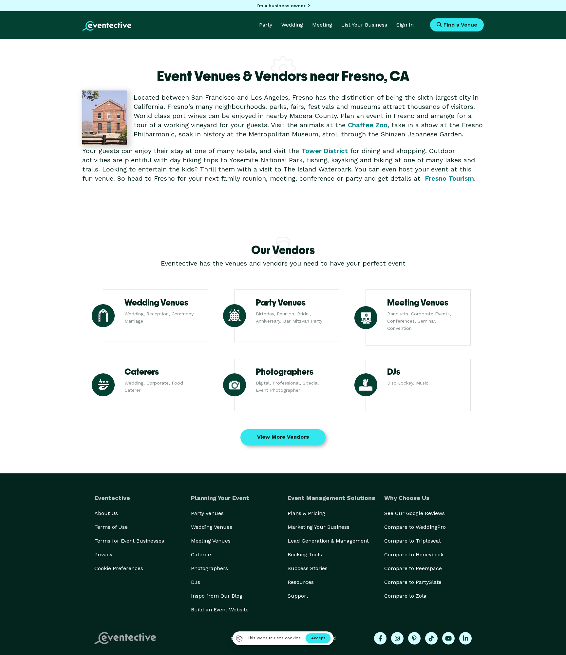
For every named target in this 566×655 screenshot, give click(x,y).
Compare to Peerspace (413, 568)
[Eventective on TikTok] (431, 638)
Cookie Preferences (118, 568)
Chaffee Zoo (367, 125)
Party (265, 25)
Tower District (324, 151)
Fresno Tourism (449, 178)
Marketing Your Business (318, 527)
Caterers (202, 554)
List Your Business (364, 25)
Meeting (322, 25)
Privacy (103, 554)
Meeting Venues (211, 541)
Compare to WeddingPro (415, 527)
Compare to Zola (405, 596)
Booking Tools (305, 554)
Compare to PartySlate (413, 582)
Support (298, 596)
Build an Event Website (220, 609)
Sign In (405, 25)
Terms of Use (111, 527)
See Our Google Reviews (414, 513)
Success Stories (308, 568)
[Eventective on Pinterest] (414, 638)
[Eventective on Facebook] (380, 638)
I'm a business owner (281, 5)
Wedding (292, 25)
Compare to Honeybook (413, 554)
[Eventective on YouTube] (448, 638)
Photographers (209, 568)
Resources (301, 582)
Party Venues (207, 513)
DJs (195, 582)
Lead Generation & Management (328, 541)
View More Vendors (283, 437)
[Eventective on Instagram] (397, 638)
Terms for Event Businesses (129, 541)
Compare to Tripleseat (412, 541)
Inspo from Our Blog (216, 596)
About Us (106, 513)
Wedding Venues (211, 527)
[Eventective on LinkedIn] (465, 638)
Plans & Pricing (306, 513)
